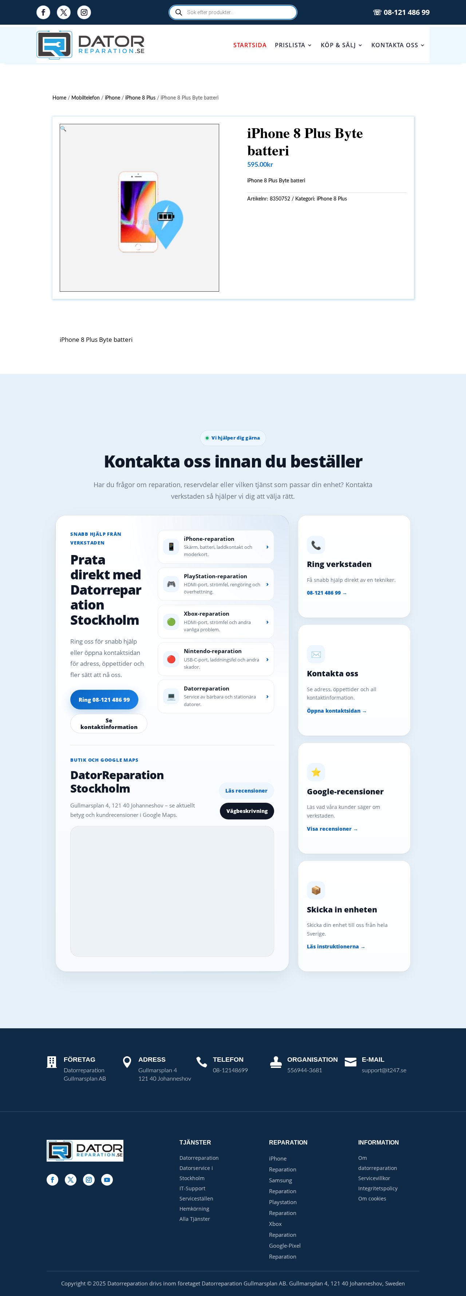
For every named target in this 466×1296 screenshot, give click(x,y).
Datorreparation (199, 1157)
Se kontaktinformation (109, 723)
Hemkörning (194, 1208)
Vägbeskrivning (247, 810)
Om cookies (372, 1198)
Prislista (290, 45)
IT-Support (192, 1188)
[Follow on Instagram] (84, 12)
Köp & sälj (338, 45)
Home (59, 98)
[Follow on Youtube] (107, 1180)
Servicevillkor (374, 1178)
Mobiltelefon (85, 98)
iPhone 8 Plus (140, 98)
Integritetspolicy (378, 1188)
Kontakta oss (394, 45)
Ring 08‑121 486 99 (104, 699)
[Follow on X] (64, 12)
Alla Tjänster (194, 1218)
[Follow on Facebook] (43, 12)
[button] (63, 128)
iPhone (112, 98)
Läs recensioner (246, 790)
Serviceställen (196, 1198)
